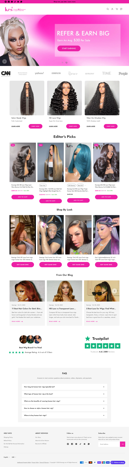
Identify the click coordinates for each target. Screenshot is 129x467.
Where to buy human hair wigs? (35, 415)
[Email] (18, 2)
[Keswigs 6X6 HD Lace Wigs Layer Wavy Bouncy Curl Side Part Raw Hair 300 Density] (23, 162)
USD (13, 457)
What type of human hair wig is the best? (38, 394)
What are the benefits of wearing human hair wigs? (42, 401)
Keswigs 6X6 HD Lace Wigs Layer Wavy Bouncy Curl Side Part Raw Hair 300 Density (22, 186)
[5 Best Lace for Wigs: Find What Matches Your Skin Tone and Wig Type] (101, 303)
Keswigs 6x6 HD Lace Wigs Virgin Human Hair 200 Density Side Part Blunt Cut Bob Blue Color (77, 190)
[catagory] (121, 9)
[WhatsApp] (21, 2)
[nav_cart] (117, 9)
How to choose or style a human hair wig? (38, 408)
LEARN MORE (15, 126)
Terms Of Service (44, 462)
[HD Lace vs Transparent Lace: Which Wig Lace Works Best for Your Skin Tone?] (64, 303)
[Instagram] (6, 2)
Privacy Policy (35, 462)
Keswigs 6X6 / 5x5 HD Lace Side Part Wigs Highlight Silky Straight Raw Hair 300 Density (50, 190)
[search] (107, 9)
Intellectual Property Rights (24, 462)
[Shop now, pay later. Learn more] (64, 1)
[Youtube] (12, 2)
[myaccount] (112, 9)
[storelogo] (15, 9)
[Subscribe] (122, 444)
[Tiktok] (15, 2)
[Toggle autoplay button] (4, 61)
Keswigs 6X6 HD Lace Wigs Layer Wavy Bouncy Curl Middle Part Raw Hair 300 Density (105, 186)
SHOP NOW (35, 126)
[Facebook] (9, 2)
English (6, 457)
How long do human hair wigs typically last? (39, 387)
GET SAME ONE (23, 264)
